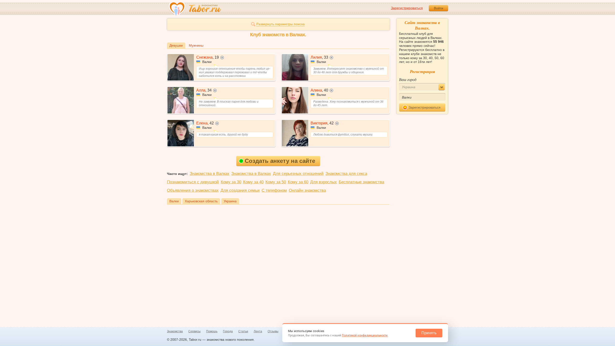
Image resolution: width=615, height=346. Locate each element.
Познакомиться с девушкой (193, 182)
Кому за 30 (231, 182)
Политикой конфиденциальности (364, 335)
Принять (429, 333)
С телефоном (274, 190)
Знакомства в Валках (209, 173)
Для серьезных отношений (298, 173)
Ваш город (407, 79)
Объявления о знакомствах (193, 190)
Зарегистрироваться (407, 8)
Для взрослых (323, 182)
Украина (230, 201)
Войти (438, 8)
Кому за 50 (275, 182)
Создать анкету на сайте (280, 161)
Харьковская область (201, 201)
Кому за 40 (253, 182)
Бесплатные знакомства (361, 182)
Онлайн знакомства (307, 190)
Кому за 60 (298, 182)
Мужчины (196, 45)
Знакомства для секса (346, 173)
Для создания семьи (240, 190)
